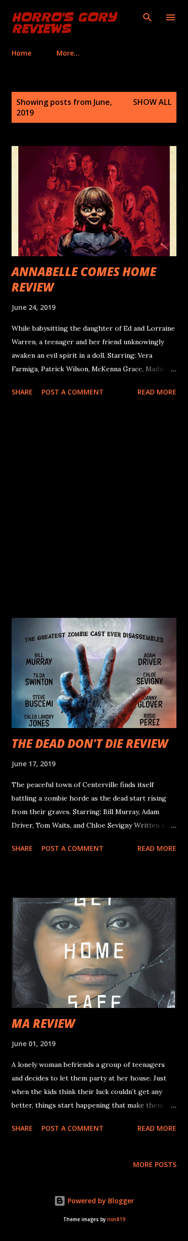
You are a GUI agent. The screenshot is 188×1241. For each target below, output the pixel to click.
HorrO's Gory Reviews (64, 23)
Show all (152, 102)
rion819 (116, 1219)
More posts (154, 1164)
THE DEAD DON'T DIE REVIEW (90, 743)
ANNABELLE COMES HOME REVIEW (84, 279)
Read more (156, 391)
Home (21, 53)
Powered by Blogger (100, 1200)
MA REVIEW (43, 1023)
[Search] (147, 17)
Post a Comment (72, 391)
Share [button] (22, 391)
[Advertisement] (94, 509)
